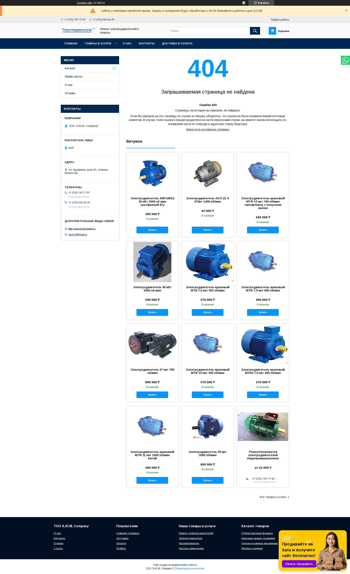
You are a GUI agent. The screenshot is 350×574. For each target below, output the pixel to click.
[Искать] (255, 31)
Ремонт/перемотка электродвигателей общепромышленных (263, 455)
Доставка (122, 538)
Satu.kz (193, 564)
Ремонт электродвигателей (196, 533)
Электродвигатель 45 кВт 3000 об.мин (152, 289)
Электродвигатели (190, 538)
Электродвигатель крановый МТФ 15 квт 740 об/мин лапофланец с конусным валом (263, 203)
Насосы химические (191, 548)
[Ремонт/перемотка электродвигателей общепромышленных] (263, 426)
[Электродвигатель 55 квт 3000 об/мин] (208, 426)
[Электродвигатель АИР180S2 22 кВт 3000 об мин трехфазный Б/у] (152, 173)
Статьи (58, 548)
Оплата (121, 543)
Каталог (70, 68)
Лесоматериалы (189, 543)
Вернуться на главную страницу (207, 129)
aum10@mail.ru (77, 234)
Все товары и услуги (273, 496)
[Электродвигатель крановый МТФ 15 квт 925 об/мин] (208, 344)
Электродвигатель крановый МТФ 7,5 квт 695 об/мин (263, 289)
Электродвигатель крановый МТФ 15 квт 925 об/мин (207, 371)
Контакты (147, 43)
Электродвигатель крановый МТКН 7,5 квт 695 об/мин (263, 371)
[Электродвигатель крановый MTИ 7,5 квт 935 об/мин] (208, 261)
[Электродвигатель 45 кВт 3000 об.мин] (152, 261)
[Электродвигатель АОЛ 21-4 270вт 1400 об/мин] (208, 173)
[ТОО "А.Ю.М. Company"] (78, 32)
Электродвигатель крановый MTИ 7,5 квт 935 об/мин (207, 289)
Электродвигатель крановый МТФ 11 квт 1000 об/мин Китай (152, 455)
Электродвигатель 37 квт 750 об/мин (152, 371)
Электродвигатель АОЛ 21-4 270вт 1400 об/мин (207, 200)
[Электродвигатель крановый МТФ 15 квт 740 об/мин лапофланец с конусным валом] (263, 173)
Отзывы (70, 93)
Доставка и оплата (177, 43)
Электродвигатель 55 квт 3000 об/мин (208, 453)
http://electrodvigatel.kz (82, 228)
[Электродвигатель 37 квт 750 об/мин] (152, 344)
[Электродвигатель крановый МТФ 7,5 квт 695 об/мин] (263, 261)
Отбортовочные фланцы (257, 533)
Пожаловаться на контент (189, 568)
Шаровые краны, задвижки (258, 538)
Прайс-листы (73, 76)
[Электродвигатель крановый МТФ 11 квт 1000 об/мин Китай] (152, 426)
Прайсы (121, 548)
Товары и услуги (98, 43)
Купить (152, 229)
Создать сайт (84, 2)
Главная (70, 43)
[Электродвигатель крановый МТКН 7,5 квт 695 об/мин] (263, 344)
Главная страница (127, 533)
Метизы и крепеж (252, 548)
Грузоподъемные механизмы (259, 543)
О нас (127, 43)
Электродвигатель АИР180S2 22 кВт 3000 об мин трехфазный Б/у (152, 201)
